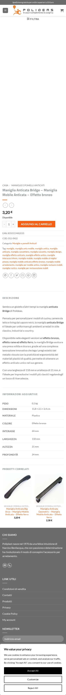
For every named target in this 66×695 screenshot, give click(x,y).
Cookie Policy (9, 613)
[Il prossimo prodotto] (5, 205)
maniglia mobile (25, 258)
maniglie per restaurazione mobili (33, 268)
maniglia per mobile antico (27, 265)
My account (8, 619)
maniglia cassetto (38, 251)
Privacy (6, 607)
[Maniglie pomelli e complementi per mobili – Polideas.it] (33, 10)
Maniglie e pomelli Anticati (28, 185)
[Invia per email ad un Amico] (22, 275)
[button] (5, 10)
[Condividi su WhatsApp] (5, 275)
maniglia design (54, 251)
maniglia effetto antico (36, 255)
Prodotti (7, 601)
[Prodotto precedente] (11, 205)
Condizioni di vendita (14, 588)
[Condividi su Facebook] (11, 275)
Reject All (33, 688)
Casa (5, 185)
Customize (33, 679)
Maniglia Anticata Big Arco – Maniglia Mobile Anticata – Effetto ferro (17, 512)
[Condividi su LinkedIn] (34, 275)
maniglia (10, 248)
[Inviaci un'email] (5, 565)
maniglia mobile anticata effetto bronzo (27, 261)
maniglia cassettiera (20, 251)
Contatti (7, 595)
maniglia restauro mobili (51, 265)
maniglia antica (42, 248)
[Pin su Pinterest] (28, 275)
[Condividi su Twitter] (17, 275)
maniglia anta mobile (24, 248)
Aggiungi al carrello (36, 224)
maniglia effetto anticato (13, 255)
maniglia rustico (9, 268)
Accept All (32, 670)
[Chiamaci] (9, 565)
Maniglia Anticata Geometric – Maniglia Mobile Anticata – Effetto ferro (49, 513)
